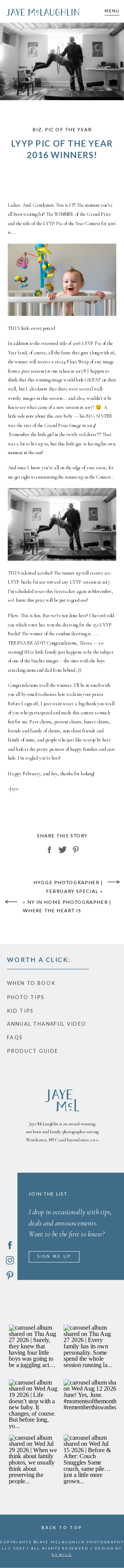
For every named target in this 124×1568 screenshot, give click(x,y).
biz (37, 129)
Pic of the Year (68, 129)
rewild (62, 1554)
